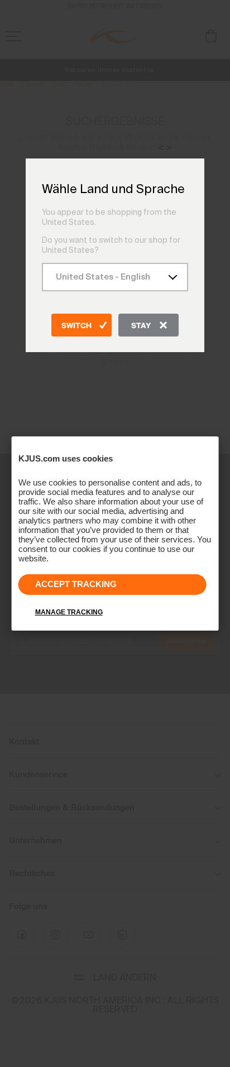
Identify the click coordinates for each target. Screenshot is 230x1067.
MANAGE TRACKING (69, 612)
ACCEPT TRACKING (76, 584)
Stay (141, 326)
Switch (76, 326)
